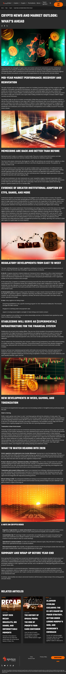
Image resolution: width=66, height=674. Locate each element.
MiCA (53, 292)
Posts (6, 7)
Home (2, 7)
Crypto (10, 7)
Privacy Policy (43, 657)
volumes (60, 101)
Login (57, 661)
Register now (58, 658)
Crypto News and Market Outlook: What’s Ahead (23, 7)
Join (58, 4)
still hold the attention (43, 416)
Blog (47, 597)
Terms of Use (31, 658)
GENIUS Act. (48, 275)
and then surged (53, 87)
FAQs (31, 657)
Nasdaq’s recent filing (33, 433)
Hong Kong (6, 303)
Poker (3, 597)
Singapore (6, 309)
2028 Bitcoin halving (29, 479)
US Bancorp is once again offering (32, 211)
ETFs (31, 199)
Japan (4, 312)
